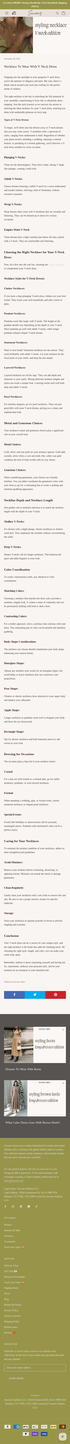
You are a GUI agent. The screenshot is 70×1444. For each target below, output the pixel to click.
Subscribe (16, 1378)
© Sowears (35, 1395)
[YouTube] (29, 1206)
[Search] (57, 13)
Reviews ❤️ (10, 1332)
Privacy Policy (11, 1310)
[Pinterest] (21, 1206)
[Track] (14, 13)
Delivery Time (11, 1265)
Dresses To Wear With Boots (23, 1069)
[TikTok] (36, 1206)
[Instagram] (13, 1206)
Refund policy (11, 1327)
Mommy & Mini (12, 1230)
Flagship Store (11, 1288)
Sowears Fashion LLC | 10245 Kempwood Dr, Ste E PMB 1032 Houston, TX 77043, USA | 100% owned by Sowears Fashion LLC (35, 1404)
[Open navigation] (6, 13)
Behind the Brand (12, 1305)
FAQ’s (7, 1293)
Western (8, 1225)
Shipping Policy (12, 1321)
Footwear (8, 1236)
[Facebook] (5, 1206)
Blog (6, 1299)
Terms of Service (12, 1316)
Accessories (9, 1241)
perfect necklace (56, 264)
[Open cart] (63, 13)
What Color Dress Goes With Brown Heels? (32, 1122)
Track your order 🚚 (14, 1247)
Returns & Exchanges (14, 1277)
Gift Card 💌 (10, 1271)
